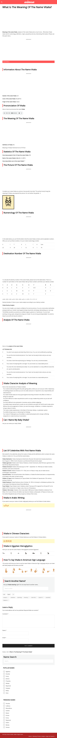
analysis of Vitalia (6, 597)
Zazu (7, 693)
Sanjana (8, 688)
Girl (4, 594)
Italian (9, 594)
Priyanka (8, 681)
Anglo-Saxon (20, 734)
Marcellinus (9, 708)
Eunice (7, 715)
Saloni (7, 722)
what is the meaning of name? (28, 2)
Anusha (8, 674)
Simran (8, 727)
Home (4, 652)
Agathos (8, 671)
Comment (5, 614)
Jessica (7, 678)
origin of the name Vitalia (42, 597)
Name (4, 630)
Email (4, 637)
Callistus (8, 706)
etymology (19, 597)
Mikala (7, 683)
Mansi (7, 713)
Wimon (30, 736)
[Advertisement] (28, 20)
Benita (7, 725)
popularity (48, 597)
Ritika (7, 690)
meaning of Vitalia (27, 597)
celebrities (13, 597)
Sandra (8, 710)
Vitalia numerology (6, 600)
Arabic (12, 734)
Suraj (7, 676)
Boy (5, 734)
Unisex (8, 734)
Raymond (8, 686)
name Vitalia (33, 597)
